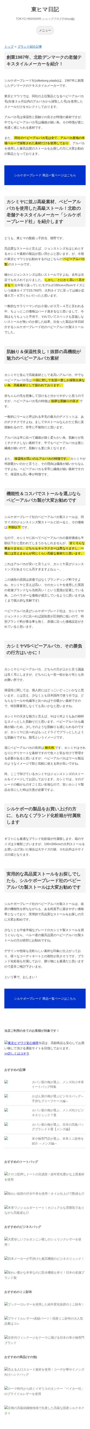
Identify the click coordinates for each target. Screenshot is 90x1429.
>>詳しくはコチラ (16, 1053)
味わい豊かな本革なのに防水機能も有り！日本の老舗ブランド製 (44, 1275)
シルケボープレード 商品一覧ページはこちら (45, 175)
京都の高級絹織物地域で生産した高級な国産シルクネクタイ (44, 1410)
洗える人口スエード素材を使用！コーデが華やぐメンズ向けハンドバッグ (44, 1372)
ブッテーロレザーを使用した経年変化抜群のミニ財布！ (46, 1304)
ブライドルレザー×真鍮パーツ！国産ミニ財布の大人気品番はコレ (43, 1321)
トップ (9, 46)
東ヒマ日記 (45, 9)
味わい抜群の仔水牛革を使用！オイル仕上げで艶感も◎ (46, 1193)
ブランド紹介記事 (29, 46)
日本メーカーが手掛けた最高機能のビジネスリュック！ (46, 1258)
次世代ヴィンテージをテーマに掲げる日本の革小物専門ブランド (44, 1340)
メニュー (45, 30)
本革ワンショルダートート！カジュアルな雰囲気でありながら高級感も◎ (44, 1210)
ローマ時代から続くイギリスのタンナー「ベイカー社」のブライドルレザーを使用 (44, 1391)
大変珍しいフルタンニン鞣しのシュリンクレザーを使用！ (42, 1242)
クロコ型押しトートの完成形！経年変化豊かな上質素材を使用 (44, 1176)
